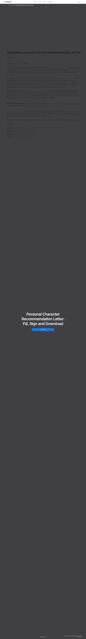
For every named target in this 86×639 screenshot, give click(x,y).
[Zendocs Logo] (7, 2)
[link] (9, 5)
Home (9, 5)
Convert (35, 1)
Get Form (43, 329)
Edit (40, 1)
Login (79, 1)
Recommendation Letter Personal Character (24, 5)
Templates (50, 1)
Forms (44, 1)
